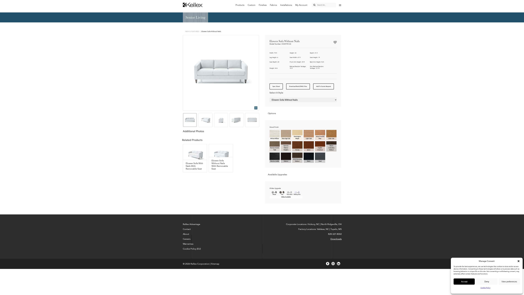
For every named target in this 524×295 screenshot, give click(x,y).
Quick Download (255, 108)
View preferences (509, 281)
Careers (186, 239)
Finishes (263, 5)
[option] (221, 73)
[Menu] (340, 5)
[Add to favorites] (335, 42)
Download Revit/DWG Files (298, 86)
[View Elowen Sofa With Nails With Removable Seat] (195, 158)
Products (240, 5)
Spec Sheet (276, 86)
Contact (187, 229)
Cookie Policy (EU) (192, 248)
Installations (286, 5)
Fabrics (273, 5)
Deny (486, 281)
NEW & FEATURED (192, 31)
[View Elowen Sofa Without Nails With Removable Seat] (221, 158)
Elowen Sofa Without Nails (211, 31)
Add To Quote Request (323, 86)
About (186, 234)
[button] (518, 261)
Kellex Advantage (191, 224)
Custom (251, 5)
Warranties (188, 243)
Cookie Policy (485, 288)
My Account (301, 5)
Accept (464, 281)
